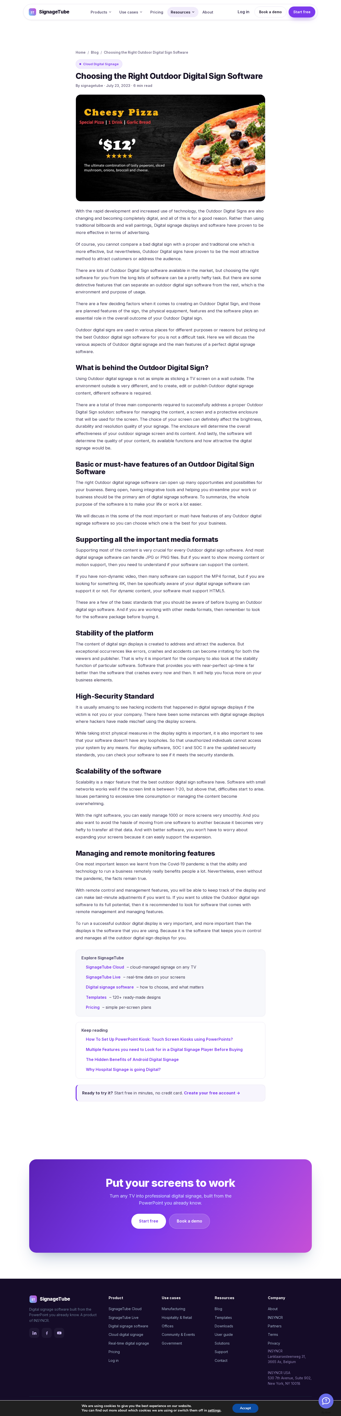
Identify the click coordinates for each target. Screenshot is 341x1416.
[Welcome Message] (326, 1401)
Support (221, 1352)
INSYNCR (275, 1317)
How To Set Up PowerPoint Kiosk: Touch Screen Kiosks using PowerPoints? (159, 1039)
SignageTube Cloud (105, 967)
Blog (95, 52)
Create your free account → (212, 1092)
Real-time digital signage (129, 1343)
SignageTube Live (103, 977)
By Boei (326, 1412)
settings (214, 1410)
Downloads (224, 1326)
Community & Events (178, 1334)
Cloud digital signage (126, 1334)
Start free (302, 12)
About (207, 12)
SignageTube (54, 12)
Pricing (156, 12)
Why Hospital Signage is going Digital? (123, 1069)
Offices (167, 1326)
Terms (273, 1334)
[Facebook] (47, 1333)
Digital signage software (110, 987)
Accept (245, 1408)
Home (81, 52)
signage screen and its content (165, 433)
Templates (96, 997)
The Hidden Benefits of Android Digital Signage (132, 1059)
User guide (224, 1334)
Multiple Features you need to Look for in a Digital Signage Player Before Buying (164, 1049)
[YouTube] (59, 1333)
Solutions (222, 1343)
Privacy (274, 1343)
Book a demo (270, 12)
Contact (221, 1360)
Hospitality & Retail (177, 1317)
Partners (275, 1326)
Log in (243, 11)
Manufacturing (173, 1309)
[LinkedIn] (34, 1333)
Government (172, 1343)
